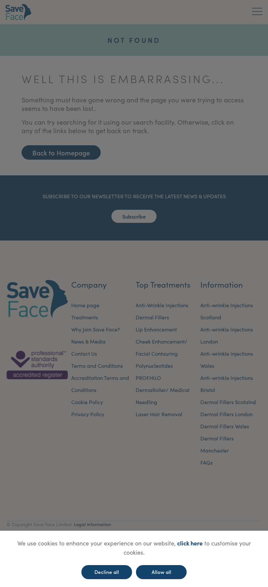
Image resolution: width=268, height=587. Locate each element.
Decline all (106, 571)
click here (190, 543)
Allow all (161, 571)
